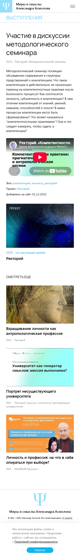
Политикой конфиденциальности (36, 541)
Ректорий (23, 189)
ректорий (51, 183)
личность (37, 183)
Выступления (24, 17)
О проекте (67, 518)
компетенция (21, 183)
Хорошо (40, 550)
